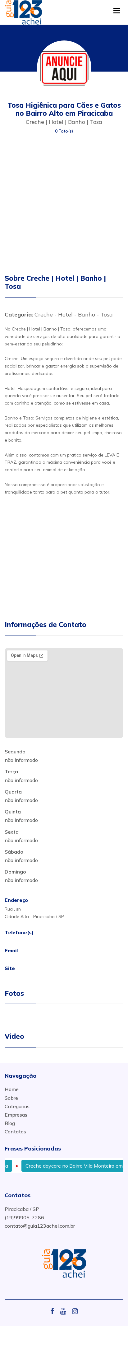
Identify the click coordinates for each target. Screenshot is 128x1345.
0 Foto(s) (64, 131)
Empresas (16, 1115)
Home (12, 1089)
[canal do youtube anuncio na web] (65, 1311)
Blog (10, 1123)
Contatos (15, 1131)
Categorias (17, 1106)
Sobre (11, 1098)
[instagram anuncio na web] (75, 1311)
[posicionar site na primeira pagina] (23, 11)
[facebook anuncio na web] (54, 1311)
